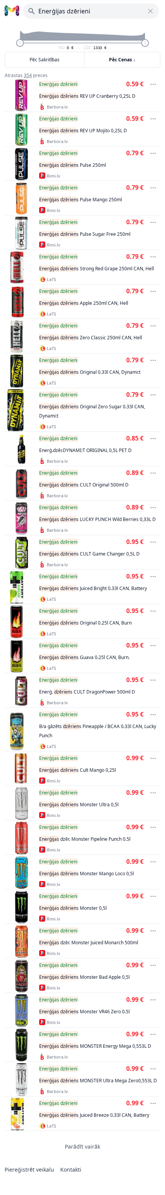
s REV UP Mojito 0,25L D (83, 130)
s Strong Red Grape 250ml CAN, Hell (96, 268)
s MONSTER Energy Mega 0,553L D (95, 1046)
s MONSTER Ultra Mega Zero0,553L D (98, 1080)
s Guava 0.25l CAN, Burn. (84, 657)
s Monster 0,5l (73, 908)
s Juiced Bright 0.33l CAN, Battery (93, 588)
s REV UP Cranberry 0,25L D (87, 96)
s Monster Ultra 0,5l (79, 804)
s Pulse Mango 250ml (80, 199)
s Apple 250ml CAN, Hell (83, 303)
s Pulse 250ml (72, 165)
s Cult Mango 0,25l (77, 770)
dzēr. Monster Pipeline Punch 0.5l (84, 839)
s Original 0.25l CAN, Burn (85, 623)
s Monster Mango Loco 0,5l (86, 873)
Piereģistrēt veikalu (29, 1169)
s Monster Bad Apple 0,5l (84, 977)
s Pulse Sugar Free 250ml (84, 234)
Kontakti (70, 1169)
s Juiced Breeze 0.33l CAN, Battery (94, 1115)
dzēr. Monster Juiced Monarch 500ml (88, 942)
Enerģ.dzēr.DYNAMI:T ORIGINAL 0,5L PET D (85, 450)
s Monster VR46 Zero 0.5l (84, 1011)
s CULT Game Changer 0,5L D (89, 554)
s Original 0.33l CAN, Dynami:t (89, 372)
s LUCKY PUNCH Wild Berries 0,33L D (97, 519)
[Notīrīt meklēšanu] (150, 11)
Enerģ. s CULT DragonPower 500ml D (87, 692)
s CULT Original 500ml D (84, 485)
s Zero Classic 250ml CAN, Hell (90, 337)
